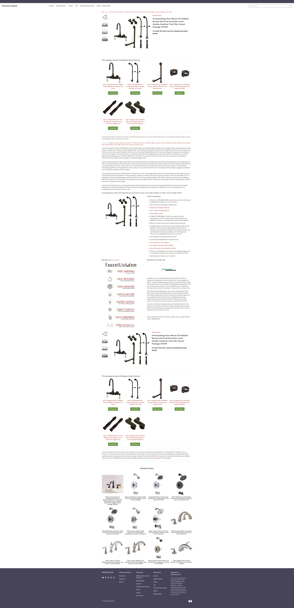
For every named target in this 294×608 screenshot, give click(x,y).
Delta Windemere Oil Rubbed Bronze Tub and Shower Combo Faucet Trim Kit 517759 (181, 484)
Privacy (138, 592)
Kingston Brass (157, 15)
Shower (70, 6)
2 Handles (110, 143)
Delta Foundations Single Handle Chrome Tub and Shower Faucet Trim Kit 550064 (135, 484)
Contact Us (122, 579)
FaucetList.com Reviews (142, 586)
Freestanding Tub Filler (171, 143)
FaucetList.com (110, 601)
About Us (138, 583)
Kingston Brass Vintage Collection (160, 208)
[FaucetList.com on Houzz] (114, 578)
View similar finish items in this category (161, 245)
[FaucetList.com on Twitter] (103, 578)
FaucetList (115, 260)
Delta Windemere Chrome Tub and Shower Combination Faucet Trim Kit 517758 (158, 484)
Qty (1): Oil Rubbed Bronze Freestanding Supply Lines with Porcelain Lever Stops (135, 86)
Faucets (51, 6)
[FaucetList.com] (24, 6)
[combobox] (270, 6)
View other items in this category (159, 242)
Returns (121, 582)
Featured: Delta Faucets (87, 6)
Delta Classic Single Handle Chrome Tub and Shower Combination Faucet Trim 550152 (135, 518)
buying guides (157, 458)
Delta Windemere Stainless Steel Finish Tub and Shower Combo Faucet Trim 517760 (112, 518)
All (114, 143)
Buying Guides (106, 6)
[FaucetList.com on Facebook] (106, 578)
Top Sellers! (172, 256)
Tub (76, 6)
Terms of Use (139, 595)
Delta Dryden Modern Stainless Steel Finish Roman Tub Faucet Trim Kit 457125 (181, 518)
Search (138, 589)
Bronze (117, 143)
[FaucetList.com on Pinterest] (108, 578)
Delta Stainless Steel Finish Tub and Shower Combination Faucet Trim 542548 (158, 547)
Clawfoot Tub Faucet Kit (126, 143)
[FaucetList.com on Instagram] (111, 578)
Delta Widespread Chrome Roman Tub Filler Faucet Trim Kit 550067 (181, 547)
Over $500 (117, 144)
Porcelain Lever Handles (127, 144)
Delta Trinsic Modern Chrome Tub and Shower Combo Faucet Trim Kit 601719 (158, 518)
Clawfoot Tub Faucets (138, 143)
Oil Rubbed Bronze (163, 210)
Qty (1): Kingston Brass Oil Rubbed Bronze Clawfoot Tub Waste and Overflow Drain (157, 86)
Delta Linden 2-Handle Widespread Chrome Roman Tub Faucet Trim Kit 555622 (112, 547)
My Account (122, 576)
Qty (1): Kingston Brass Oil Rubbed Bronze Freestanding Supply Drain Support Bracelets (180, 86)
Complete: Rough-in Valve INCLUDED (154, 143)
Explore (99, 6)
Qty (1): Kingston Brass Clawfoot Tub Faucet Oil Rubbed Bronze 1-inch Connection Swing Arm (135, 121)
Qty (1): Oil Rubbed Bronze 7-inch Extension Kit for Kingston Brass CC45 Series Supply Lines (113, 121)
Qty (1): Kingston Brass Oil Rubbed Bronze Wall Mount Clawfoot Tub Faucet (113, 86)
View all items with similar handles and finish (163, 248)
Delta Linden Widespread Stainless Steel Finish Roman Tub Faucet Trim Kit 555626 (135, 547)
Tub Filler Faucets (138, 144)
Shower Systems (61, 6)
